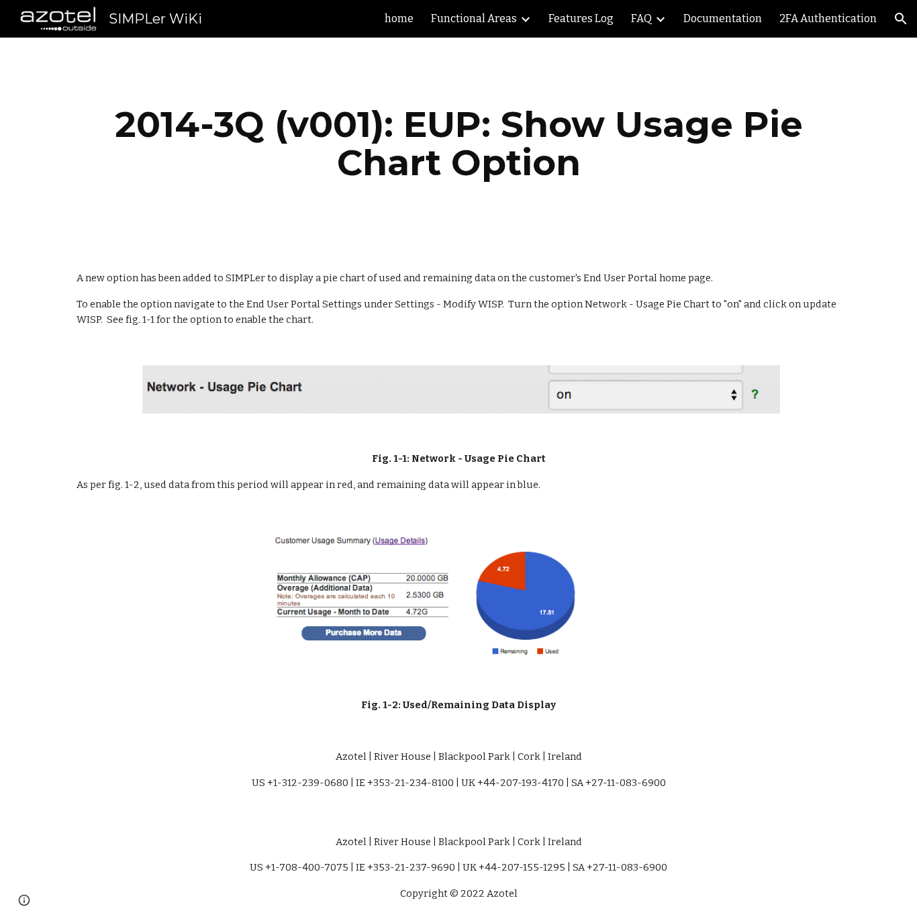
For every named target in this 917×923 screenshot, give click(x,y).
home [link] (399, 18)
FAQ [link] (641, 18)
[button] (901, 19)
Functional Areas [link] (474, 18)
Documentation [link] (722, 18)
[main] (458, 143)
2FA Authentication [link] (828, 18)
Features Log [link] (581, 18)
